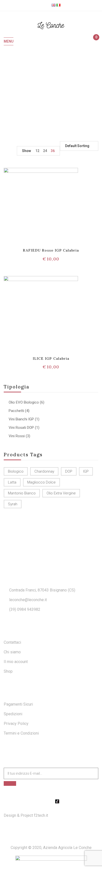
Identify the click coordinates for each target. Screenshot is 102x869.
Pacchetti (16, 411)
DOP (68, 471)
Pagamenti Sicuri (18, 704)
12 (37, 151)
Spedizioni (13, 714)
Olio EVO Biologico (24, 402)
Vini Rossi (17, 436)
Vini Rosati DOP (21, 427)
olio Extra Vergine (61, 493)
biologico (16, 471)
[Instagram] (51, 801)
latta (12, 482)
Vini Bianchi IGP (21, 419)
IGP (86, 471)
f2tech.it (40, 815)
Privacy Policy (16, 723)
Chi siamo (12, 652)
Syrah (12, 504)
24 (45, 151)
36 (53, 151)
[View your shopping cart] (94, 41)
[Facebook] (45, 801)
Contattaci (12, 642)
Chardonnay (44, 471)
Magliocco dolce (41, 482)
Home (28, 92)
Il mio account (16, 661)
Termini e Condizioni (21, 733)
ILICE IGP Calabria (51, 358)
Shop (8, 671)
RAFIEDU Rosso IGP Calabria (51, 250)
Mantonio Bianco (22, 493)
